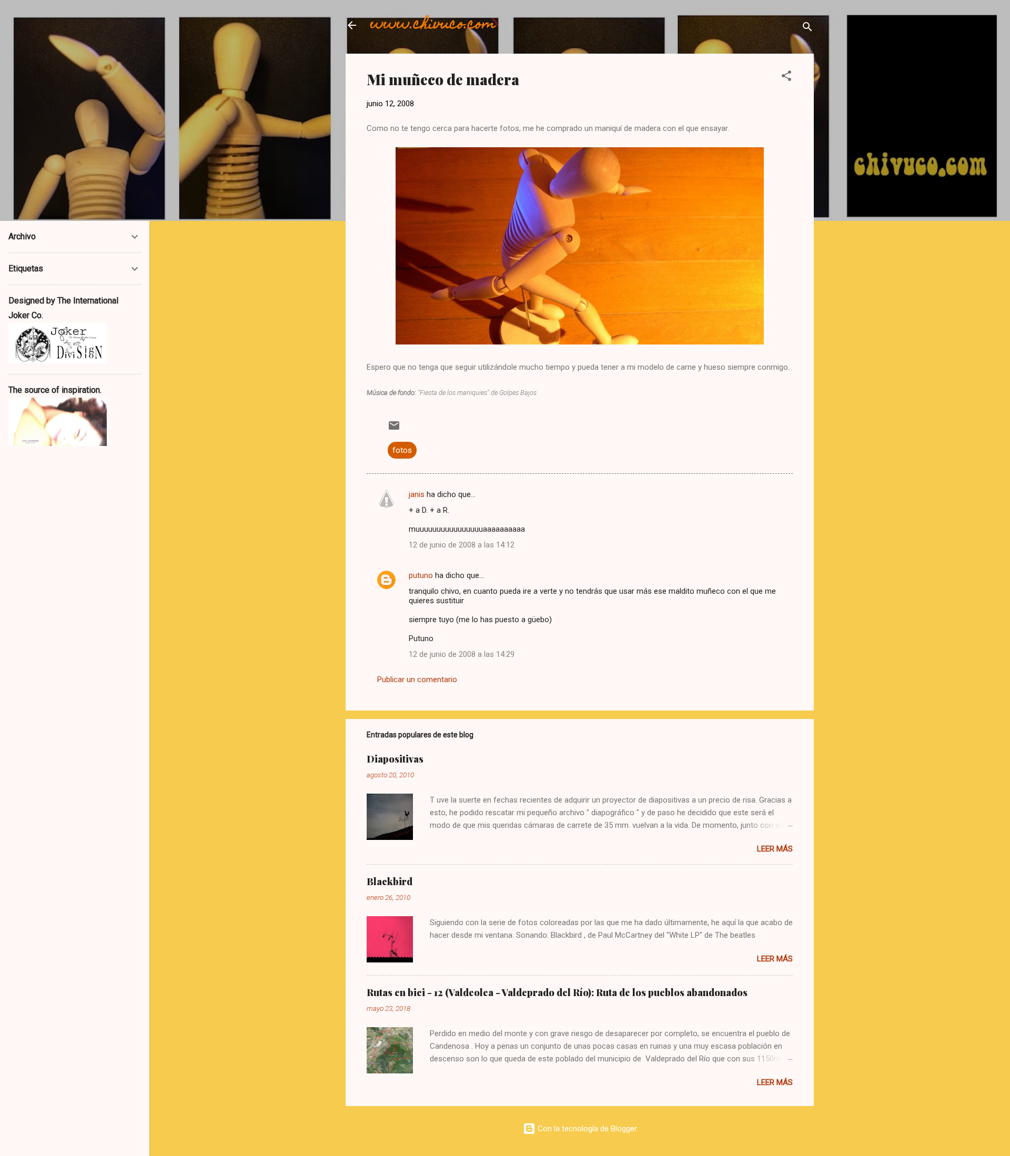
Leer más (775, 849)
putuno (421, 575)
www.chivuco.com (433, 25)
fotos (402, 450)
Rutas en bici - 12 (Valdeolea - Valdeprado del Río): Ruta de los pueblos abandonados (557, 992)
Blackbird (389, 881)
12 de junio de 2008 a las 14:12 (461, 545)
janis (417, 494)
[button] (786, 77)
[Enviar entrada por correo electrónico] (394, 429)
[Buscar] (807, 29)
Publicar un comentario (417, 679)
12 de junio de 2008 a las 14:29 (461, 654)
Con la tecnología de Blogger (586, 1128)
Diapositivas (395, 759)
